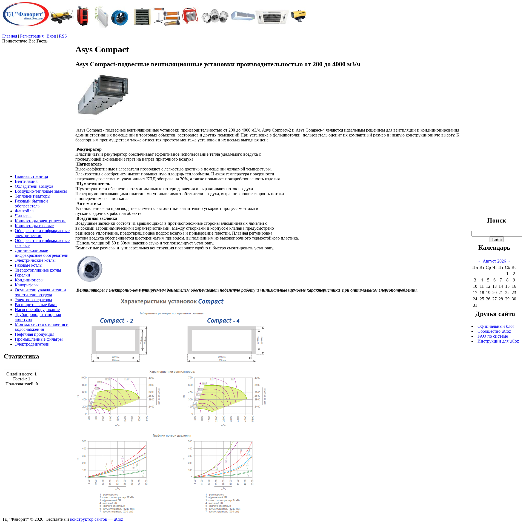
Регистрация (32, 36)
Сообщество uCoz (494, 331)
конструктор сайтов (88, 519)
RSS (63, 36)
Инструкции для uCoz (498, 341)
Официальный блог (496, 326)
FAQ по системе (493, 336)
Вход (51, 36)
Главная (9, 36)
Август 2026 (494, 261)
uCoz (118, 519)
